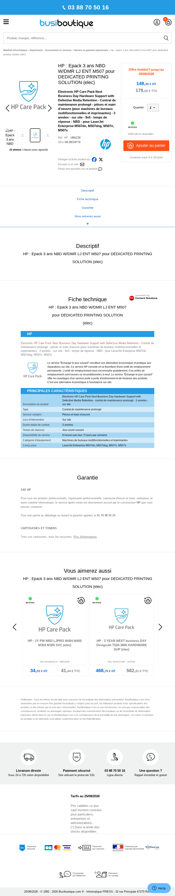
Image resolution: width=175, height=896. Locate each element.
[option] (29, 95)
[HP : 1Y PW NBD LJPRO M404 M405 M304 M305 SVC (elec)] (54, 619)
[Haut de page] (87, 224)
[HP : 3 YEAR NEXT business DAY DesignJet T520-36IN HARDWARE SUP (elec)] (121, 619)
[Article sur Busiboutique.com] (82, 164)
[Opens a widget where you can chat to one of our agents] (159, 888)
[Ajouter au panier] (80, 600)
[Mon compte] (157, 22)
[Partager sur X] (100, 159)
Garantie (87, 207)
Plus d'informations (85, 536)
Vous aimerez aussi (87, 216)
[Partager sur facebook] (94, 159)
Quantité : (139, 107)
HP (66, 137)
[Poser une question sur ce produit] (100, 168)
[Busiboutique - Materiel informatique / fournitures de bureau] (66, 24)
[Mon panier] (168, 22)
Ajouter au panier (150, 145)
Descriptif (87, 190)
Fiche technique (87, 199)
